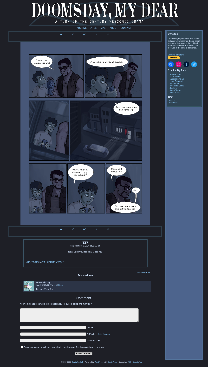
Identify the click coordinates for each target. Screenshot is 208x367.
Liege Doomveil (176, 81)
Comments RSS (143, 272)
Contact (126, 28)
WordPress (99, 362)
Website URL (93, 340)
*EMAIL (98, 334)
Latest (94, 28)
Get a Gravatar (104, 334)
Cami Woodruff (77, 362)
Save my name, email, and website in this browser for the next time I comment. (64, 347)
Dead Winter (175, 77)
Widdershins (175, 92)
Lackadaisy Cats (176, 79)
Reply (60, 285)
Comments (172, 103)
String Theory (175, 90)
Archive (82, 28)
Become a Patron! (176, 55)
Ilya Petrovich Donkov (52, 261)
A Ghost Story (175, 74)
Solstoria (173, 88)
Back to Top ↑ (138, 362)
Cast (104, 28)
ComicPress (112, 362)
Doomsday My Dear (104, 14)
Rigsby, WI (174, 83)
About (114, 28)
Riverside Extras (176, 86)
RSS (129, 362)
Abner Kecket (33, 261)
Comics (171, 100)
